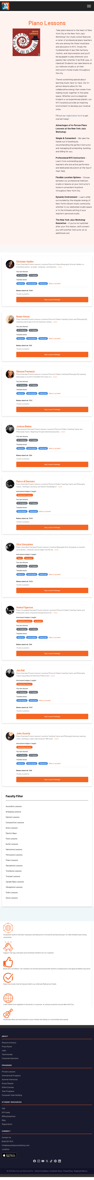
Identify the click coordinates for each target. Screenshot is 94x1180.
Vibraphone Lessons (14, 887)
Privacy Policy (68, 1171)
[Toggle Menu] (89, 6)
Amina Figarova (24, 607)
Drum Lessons (12, 828)
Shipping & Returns (80, 1171)
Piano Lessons (12, 860)
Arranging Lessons (13, 811)
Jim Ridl (20, 670)
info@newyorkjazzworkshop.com (15, 1145)
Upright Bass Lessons (15, 881)
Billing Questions (8, 1116)
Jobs (4, 1050)
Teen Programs (8, 1091)
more (60, 267)
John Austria (23, 733)
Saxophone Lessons (14, 865)
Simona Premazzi (25, 371)
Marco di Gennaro (25, 481)
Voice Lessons (12, 898)
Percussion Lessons (14, 855)
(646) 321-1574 (7, 1141)
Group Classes (7, 1083)
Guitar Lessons (12, 844)
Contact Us (6, 1137)
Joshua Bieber (24, 426)
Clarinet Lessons (12, 817)
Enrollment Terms (56, 1171)
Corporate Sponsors (10, 1058)
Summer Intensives (10, 1079)
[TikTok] (51, 1161)
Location (5, 1149)
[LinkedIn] (59, 1161)
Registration (7, 1124)
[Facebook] (34, 1161)
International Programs (11, 1075)
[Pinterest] (55, 1161)
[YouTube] (42, 1161)
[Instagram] (38, 1161)
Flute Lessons (11, 838)
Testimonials (7, 1054)
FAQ (3, 1108)
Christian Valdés (25, 261)
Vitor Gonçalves (24, 544)
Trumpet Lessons (13, 876)
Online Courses (8, 1087)
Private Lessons (8, 1071)
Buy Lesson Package (52, 299)
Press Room (7, 1046)
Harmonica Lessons (14, 849)
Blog (4, 1120)
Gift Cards (6, 1112)
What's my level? (55, 284)
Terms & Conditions (42, 1171)
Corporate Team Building (12, 1095)
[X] (47, 1161)
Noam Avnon (23, 316)
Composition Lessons (15, 822)
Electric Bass (11, 833)
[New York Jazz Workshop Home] (5, 6)
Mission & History (9, 1042)
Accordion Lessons (14, 806)
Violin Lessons (12, 892)
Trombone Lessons (14, 871)
